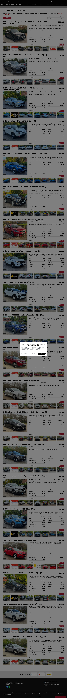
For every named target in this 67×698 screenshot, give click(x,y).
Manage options (33, 353)
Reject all (25, 353)
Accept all (41, 353)
